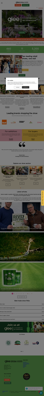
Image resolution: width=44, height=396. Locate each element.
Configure (17, 87)
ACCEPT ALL (26, 87)
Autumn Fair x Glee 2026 (42, 198)
